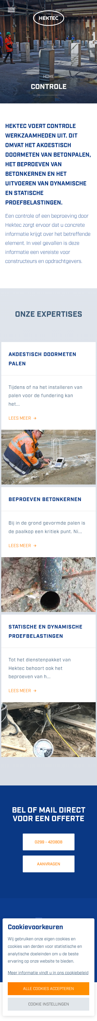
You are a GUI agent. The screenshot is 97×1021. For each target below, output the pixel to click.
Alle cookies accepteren (48, 989)
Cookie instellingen (48, 1004)
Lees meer (20, 418)
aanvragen (48, 864)
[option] (48, 51)
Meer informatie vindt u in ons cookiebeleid (48, 973)
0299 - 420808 (48, 842)
